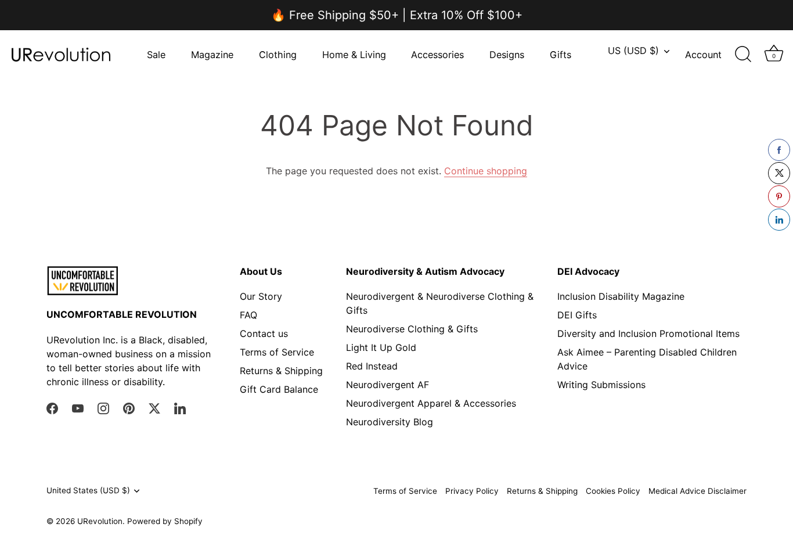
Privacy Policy (472, 491)
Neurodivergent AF (387, 384)
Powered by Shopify (165, 521)
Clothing (278, 54)
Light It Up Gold (381, 347)
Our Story (261, 296)
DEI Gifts (577, 315)
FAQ (248, 315)
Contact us (264, 333)
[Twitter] (154, 407)
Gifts (560, 54)
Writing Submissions (601, 384)
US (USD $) (633, 50)
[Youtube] (78, 407)
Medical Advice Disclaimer (697, 491)
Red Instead (372, 366)
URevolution (99, 521)
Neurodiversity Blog (389, 422)
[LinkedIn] (180, 407)
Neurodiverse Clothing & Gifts (412, 329)
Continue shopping (485, 171)
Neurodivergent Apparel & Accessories (431, 403)
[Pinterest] (129, 407)
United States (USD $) (88, 490)
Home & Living (354, 54)
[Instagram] (103, 407)
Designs (506, 54)
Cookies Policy (613, 491)
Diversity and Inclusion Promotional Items (648, 333)
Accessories (437, 54)
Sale (156, 54)
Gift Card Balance (279, 389)
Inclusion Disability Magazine (620, 296)
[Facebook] (52, 407)
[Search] (743, 54)
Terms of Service (277, 352)
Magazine (212, 54)
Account (703, 54)
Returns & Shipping (281, 370)
